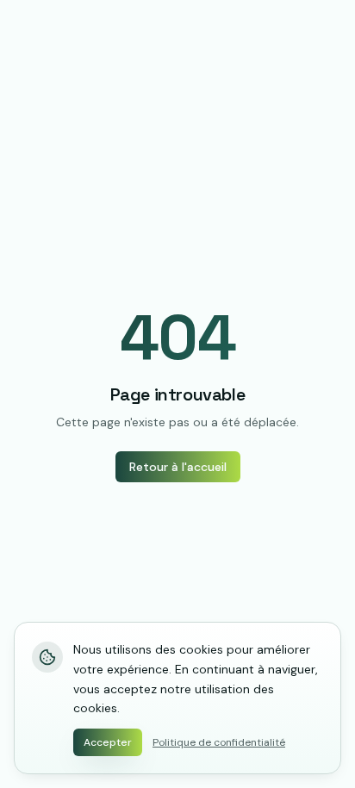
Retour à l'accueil (178, 467)
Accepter (108, 742)
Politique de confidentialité (219, 742)
